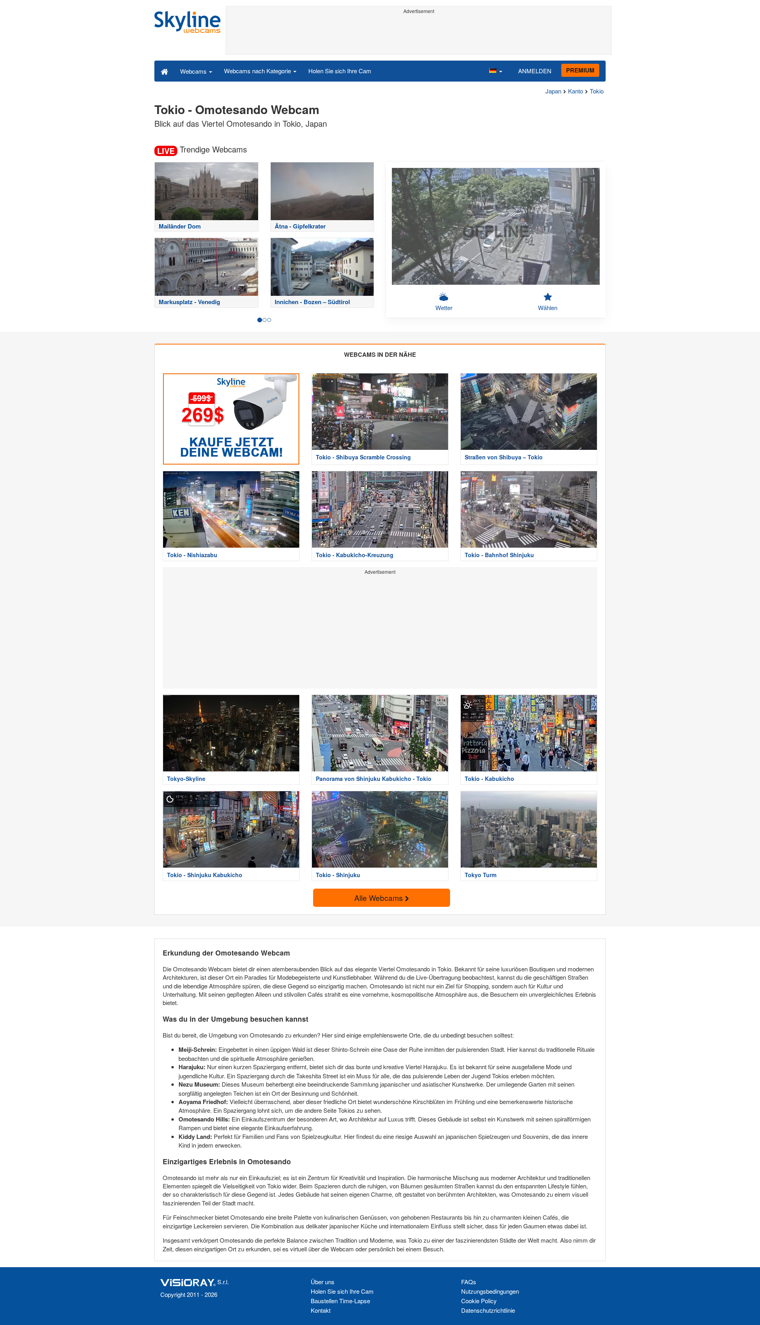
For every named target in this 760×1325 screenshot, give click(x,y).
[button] (495, 71)
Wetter (443, 307)
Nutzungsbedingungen (490, 1291)
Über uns (322, 1281)
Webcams (194, 71)
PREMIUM (580, 70)
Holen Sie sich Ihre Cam (339, 71)
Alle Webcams (379, 897)
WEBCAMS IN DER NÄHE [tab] (380, 354)
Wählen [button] (547, 307)
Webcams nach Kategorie (258, 71)
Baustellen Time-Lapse (340, 1300)
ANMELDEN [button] (534, 71)
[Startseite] (164, 71)
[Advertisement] (418, 34)
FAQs (468, 1281)
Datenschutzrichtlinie (488, 1310)
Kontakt (321, 1310)
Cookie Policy (479, 1300)
